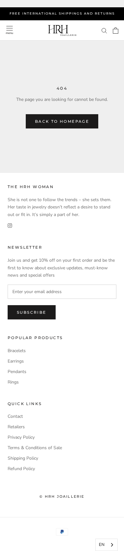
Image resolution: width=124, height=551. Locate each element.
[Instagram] (10, 225)
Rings (13, 382)
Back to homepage (62, 121)
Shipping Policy (23, 458)
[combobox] (106, 545)
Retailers (16, 427)
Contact (15, 416)
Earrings (16, 361)
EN (102, 545)
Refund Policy (21, 469)
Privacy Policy (21, 437)
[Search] (104, 30)
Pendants (17, 372)
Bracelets (17, 351)
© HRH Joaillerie (61, 496)
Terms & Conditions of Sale (35, 448)
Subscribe (31, 312)
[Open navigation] (9, 30)
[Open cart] (115, 30)
